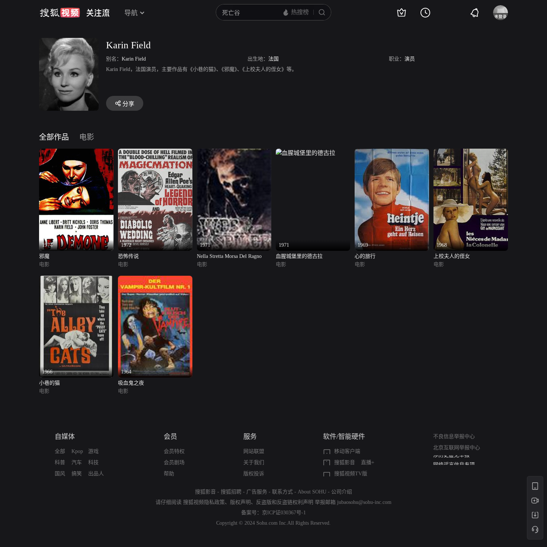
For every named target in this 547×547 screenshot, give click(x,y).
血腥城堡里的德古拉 (299, 256)
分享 (128, 104)
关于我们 (253, 462)
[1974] (76, 153)
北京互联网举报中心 (456, 447)
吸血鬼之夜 (131, 383)
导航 (131, 13)
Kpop (77, 451)
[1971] (234, 153)
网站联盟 (253, 451)
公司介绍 (341, 492)
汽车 (76, 462)
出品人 (96, 473)
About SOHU (312, 492)
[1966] (76, 280)
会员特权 (174, 451)
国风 (60, 473)
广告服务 (256, 492)
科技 (93, 462)
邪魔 (44, 256)
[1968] (471, 153)
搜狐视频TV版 (350, 473)
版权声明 (240, 502)
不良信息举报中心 (454, 436)
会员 (170, 436)
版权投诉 (253, 473)
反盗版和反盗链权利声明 (284, 502)
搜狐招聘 (231, 492)
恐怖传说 (128, 256)
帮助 (169, 473)
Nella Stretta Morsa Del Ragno (229, 256)
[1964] (155, 280)
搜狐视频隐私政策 (204, 502)
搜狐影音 (344, 462)
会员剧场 (174, 462)
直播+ (367, 462)
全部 (60, 451)
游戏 (93, 451)
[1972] (155, 153)
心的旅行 (365, 256)
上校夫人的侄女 (452, 256)
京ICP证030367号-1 (284, 512)
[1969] (392, 153)
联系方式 (282, 492)
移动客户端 (347, 451)
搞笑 (76, 473)
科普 (60, 462)
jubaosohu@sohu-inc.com (364, 502)
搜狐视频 (60, 12)
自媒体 (65, 436)
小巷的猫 (49, 383)
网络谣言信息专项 (454, 460)
